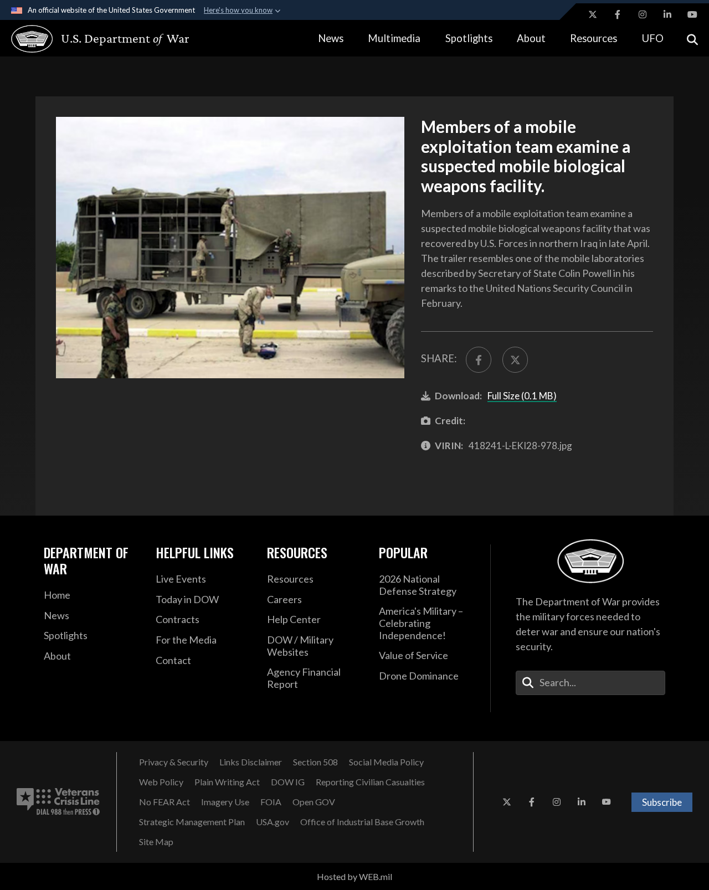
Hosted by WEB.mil (354, 876)
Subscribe (662, 802)
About (531, 38)
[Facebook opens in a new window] (617, 14)
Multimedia (394, 38)
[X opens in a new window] (592, 14)
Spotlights (468, 38)
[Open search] (692, 38)
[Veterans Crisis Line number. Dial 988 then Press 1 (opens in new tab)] (58, 802)
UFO (653, 38)
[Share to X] (515, 359)
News (330, 38)
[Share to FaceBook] (478, 359)
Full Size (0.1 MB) (522, 396)
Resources (593, 38)
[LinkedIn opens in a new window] (667, 14)
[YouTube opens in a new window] (692, 14)
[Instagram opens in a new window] (642, 14)
